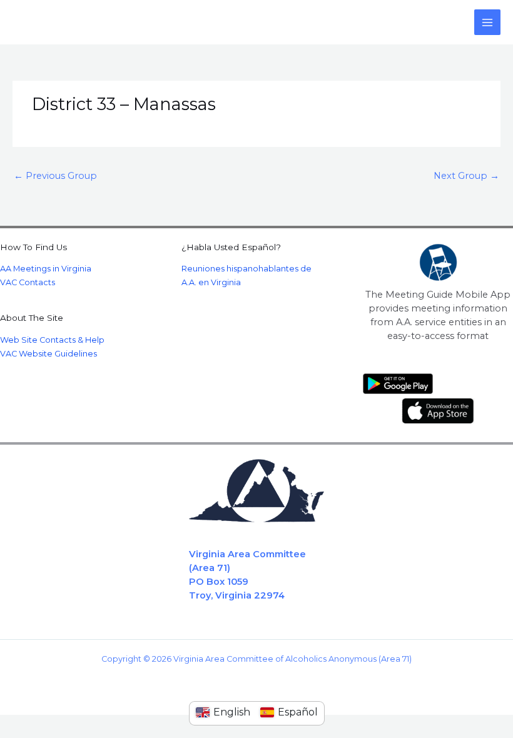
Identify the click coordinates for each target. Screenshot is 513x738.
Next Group (466, 175)
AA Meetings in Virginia (45, 268)
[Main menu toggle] (487, 22)
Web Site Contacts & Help (52, 340)
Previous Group (55, 175)
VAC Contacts (27, 282)
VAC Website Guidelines (48, 353)
